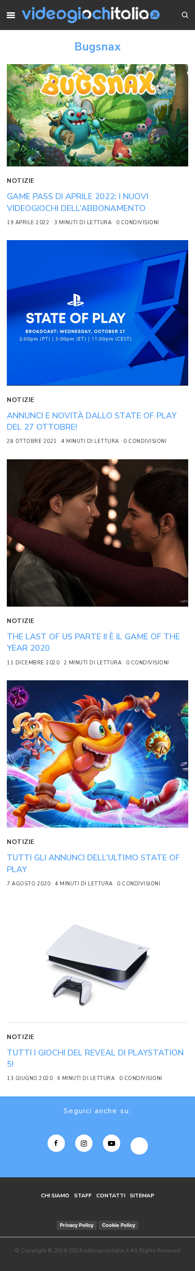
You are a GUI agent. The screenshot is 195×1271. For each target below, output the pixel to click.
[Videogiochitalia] (90, 15)
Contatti (110, 1195)
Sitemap (142, 1195)
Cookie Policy (118, 1225)
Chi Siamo (55, 1195)
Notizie (20, 180)
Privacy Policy (76, 1225)
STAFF (83, 1195)
